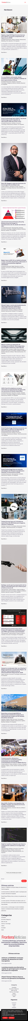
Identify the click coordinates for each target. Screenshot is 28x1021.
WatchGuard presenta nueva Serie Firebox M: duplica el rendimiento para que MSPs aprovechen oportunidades (13, 630)
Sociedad (3, 927)
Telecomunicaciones (18, 351)
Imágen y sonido (9, 765)
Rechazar (11, 1017)
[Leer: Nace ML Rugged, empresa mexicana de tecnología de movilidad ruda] (14, 162)
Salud (2, 929)
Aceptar (5, 1017)
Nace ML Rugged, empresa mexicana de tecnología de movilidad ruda (13, 184)
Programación (4, 851)
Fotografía (24, 764)
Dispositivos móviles (14, 186)
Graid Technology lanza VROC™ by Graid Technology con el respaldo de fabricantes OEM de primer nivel (13, 120)
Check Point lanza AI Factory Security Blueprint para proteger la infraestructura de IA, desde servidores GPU (13, 224)
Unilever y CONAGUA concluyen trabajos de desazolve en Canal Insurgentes (12, 959)
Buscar (2, 878)
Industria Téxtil (9, 719)
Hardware (17, 39)
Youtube (14, 1004)
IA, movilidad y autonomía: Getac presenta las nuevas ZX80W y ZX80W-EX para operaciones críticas (13, 78)
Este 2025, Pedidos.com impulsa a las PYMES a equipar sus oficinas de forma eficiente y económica (13, 805)
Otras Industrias (19, 187)
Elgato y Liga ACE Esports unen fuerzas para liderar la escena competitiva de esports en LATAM (13, 36)
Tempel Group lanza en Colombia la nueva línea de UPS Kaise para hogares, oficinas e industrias (13, 523)
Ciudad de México (5, 186)
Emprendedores (20, 349)
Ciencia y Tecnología (5, 923)
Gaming (13, 39)
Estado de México (21, 589)
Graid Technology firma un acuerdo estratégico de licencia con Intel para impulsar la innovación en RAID (12, 471)
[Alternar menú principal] (25, 2)
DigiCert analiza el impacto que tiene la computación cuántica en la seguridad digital (13, 845)
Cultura (2, 925)
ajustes (12, 1015)
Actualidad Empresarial (6, 39)
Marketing (3, 40)
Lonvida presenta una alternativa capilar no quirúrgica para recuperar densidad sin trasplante (14, 968)
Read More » (4, 52)
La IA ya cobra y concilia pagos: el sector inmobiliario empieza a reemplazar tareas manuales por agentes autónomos (12, 908)
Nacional (23, 83)
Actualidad (3, 917)
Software (15, 124)
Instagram (14, 1007)
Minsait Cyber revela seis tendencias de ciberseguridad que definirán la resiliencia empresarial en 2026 (13, 307)
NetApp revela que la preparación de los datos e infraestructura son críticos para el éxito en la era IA (13, 586)
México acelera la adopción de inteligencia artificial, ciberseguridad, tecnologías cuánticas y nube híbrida (13, 346)
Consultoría (11, 349)
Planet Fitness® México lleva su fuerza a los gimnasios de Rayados (13, 977)
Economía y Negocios (6, 919)
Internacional (22, 39)
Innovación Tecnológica (6, 187)
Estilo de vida (4, 921)
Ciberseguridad (15, 227)
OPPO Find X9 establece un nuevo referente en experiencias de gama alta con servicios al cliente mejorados (13, 390)
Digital (13, 266)
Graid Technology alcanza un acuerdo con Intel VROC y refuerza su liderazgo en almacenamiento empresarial (14, 429)
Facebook (14, 1002)
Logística (23, 720)
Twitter (14, 1005)
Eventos (20, 764)
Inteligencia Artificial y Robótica (14, 83)
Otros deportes (9, 40)
